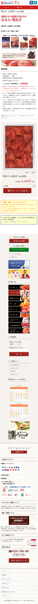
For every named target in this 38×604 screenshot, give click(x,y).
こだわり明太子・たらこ (14, 115)
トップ (3, 571)
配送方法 (13, 371)
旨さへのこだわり (6, 579)
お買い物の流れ (15, 365)
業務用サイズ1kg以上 (26, 115)
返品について (14, 374)
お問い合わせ (5, 587)
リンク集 (3, 596)
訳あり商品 (4, 117)
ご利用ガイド (14, 257)
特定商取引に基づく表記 (8, 592)
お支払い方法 (14, 368)
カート (32, 7)
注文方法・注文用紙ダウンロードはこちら (15, 222)
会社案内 (3, 575)
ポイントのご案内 (15, 254)
